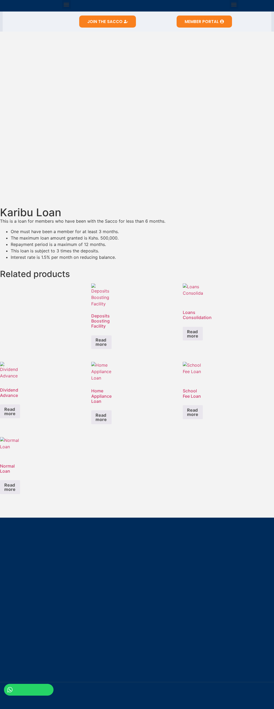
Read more (101, 342)
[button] (66, 4)
